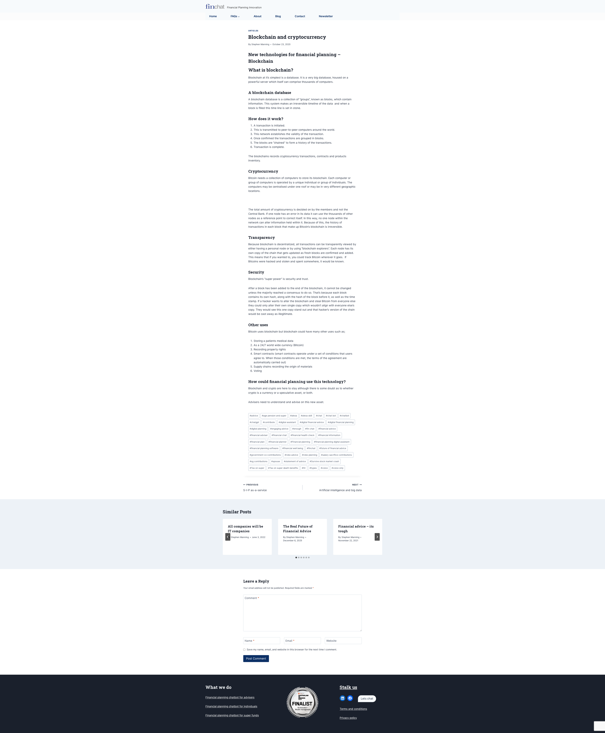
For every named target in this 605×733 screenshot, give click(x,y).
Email (289, 640)
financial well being (292, 448)
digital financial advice (312, 422)
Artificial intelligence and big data (340, 487)
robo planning (309, 455)
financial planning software (264, 448)
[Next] (377, 537)
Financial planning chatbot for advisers (229, 697)
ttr (304, 468)
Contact (300, 16)
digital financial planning (341, 422)
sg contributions (258, 461)
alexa (293, 415)
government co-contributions (265, 455)
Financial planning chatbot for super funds (232, 715)
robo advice (291, 455)
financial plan (257, 442)
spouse (275, 461)
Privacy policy (348, 717)
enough (296, 428)
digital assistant (287, 422)
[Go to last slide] (227, 537)
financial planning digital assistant (331, 442)
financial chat (279, 435)
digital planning (258, 428)
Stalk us (348, 687)
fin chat (309, 428)
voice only (337, 468)
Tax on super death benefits (283, 468)
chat (319, 415)
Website (331, 640)
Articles (253, 30)
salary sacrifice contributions (336, 455)
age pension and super (274, 415)
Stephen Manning (260, 44)
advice (254, 415)
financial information (329, 435)
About (257, 16)
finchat (311, 448)
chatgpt (254, 422)
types (313, 468)
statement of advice (295, 461)
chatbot (344, 415)
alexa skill (306, 415)
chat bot (331, 415)
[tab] (296, 557)
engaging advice (279, 428)
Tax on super (257, 468)
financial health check (302, 435)
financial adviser (259, 435)
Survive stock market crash (324, 461)
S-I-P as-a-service (255, 487)
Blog (278, 16)
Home (213, 16)
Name (249, 640)
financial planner (277, 442)
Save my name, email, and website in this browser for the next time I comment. (292, 649)
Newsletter (326, 16)
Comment (252, 598)
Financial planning (300, 442)
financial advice (327, 428)
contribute (269, 422)
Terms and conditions (353, 708)
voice (324, 468)
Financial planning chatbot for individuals (231, 706)
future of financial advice (332, 448)
